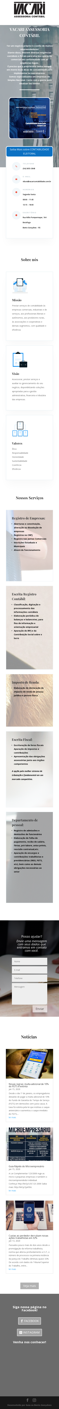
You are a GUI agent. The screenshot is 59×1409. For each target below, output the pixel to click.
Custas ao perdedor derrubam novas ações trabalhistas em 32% (28, 1237)
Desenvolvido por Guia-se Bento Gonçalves (29, 1405)
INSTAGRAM (31, 1332)
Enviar (40, 1009)
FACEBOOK (31, 1321)
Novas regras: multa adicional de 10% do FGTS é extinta (29, 1085)
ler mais (12, 1117)
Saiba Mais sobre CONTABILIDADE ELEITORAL (29, 151)
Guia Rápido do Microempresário (26, 1166)
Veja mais (29, 1286)
